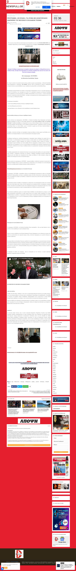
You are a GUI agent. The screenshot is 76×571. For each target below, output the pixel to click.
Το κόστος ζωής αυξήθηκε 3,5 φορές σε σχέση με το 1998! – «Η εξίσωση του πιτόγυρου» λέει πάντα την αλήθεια (64, 233)
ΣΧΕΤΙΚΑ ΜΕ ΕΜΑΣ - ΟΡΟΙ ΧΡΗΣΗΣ (44, 563)
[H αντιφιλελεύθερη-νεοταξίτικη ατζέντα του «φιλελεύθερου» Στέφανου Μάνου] (55, 243)
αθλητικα (54, 348)
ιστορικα (54, 370)
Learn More (9, 565)
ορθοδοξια (54, 376)
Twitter (20, 386)
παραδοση (54, 378)
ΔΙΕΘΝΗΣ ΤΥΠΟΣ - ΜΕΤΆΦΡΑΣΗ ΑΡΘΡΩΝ (29, 563)
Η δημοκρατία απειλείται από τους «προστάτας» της (64, 238)
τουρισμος (54, 389)
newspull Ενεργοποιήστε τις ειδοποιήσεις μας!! (29, 66)
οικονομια (54, 374)
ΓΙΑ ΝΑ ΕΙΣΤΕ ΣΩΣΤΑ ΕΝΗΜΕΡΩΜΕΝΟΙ (29, 363)
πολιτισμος (42, 381)
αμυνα (54, 350)
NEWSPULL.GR (14, 6)
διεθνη (54, 359)
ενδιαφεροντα (27, 381)
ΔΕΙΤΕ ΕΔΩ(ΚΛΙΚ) (57, 408)
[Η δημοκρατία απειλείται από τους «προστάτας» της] (55, 238)
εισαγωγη (22, 381)
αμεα (12, 381)
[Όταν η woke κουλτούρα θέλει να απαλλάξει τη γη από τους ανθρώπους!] (55, 215)
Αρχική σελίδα (9, 14)
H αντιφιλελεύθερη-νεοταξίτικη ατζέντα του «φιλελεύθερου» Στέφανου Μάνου (63, 245)
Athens (56, 16)
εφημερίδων (63, 477)
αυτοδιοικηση (55, 355)
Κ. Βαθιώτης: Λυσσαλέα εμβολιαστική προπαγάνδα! (55, 266)
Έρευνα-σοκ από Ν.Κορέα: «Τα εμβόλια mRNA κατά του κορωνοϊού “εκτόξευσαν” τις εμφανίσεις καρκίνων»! (61, 89)
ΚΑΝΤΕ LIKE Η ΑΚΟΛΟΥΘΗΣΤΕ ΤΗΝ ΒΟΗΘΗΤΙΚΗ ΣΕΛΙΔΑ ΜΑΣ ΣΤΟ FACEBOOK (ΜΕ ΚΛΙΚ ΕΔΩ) (29, 362)
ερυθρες (33, 381)
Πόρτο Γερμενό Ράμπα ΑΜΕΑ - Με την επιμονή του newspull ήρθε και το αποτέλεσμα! (43, 410)
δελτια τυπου (16, 381)
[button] (68, 5)
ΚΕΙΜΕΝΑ (58, 6)
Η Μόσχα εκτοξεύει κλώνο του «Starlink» (65, 288)
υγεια (54, 391)
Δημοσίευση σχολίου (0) (29, 445)
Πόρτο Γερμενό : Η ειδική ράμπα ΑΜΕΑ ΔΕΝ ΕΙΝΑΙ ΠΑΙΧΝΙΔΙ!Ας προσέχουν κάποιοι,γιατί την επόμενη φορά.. (29, 410)
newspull (47, 381)
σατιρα (54, 383)
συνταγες (54, 385)
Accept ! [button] (4, 567)
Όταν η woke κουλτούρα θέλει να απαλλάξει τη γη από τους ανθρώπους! (64, 216)
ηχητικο (54, 368)
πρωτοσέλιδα (59, 477)
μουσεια (37, 381)
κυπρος (54, 372)
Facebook (14, 386)
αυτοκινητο (54, 357)
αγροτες (54, 346)
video (14, 14)
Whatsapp (26, 386)
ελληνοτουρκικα (55, 363)
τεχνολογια (54, 387)
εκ (53, 361)
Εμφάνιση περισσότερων (46, 398)
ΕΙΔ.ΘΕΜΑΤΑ (71, 6)
